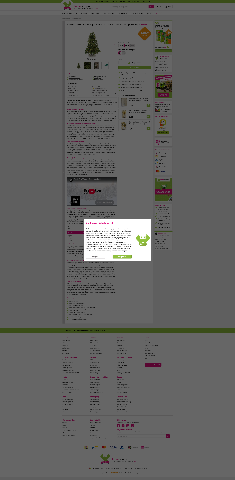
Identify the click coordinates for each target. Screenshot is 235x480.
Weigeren (96, 257)
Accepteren (122, 257)
